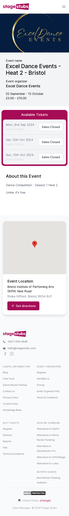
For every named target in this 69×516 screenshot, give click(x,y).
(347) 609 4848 (18, 341)
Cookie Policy (10, 403)
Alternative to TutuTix (48, 428)
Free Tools (9, 378)
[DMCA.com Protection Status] (34, 493)
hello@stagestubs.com (22, 348)
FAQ (5, 447)
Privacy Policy (10, 397)
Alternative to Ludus (48, 463)
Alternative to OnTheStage (51, 457)
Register (41, 372)
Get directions (26, 306)
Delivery (7, 435)
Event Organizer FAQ (48, 391)
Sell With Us (43, 378)
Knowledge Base (12, 410)
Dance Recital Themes (15, 385)
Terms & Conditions (47, 397)
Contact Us (9, 391)
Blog (5, 372)
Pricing (40, 385)
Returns (7, 441)
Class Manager (21, 507)
